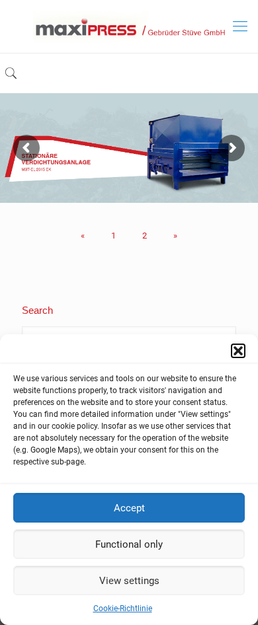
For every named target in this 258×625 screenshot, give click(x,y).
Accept (129, 508)
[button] (238, 350)
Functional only (129, 544)
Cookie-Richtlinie (122, 608)
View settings (129, 581)
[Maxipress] (129, 26)
